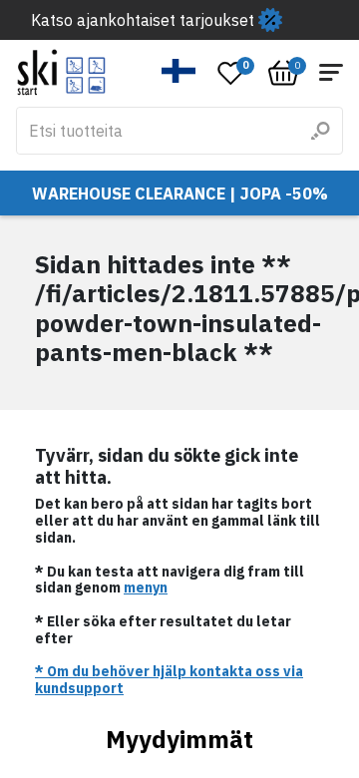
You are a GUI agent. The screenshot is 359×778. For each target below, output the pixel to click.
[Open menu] (331, 72)
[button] (179, 71)
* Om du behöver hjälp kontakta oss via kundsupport (169, 679)
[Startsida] (61, 72)
